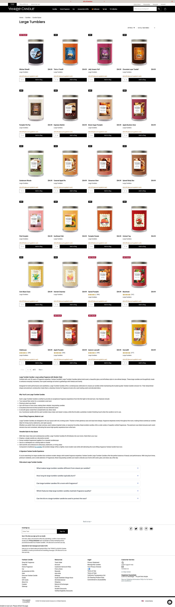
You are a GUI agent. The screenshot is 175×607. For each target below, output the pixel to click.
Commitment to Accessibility (97, 580)
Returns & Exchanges (61, 584)
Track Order (58, 562)
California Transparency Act (96, 575)
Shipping (57, 582)
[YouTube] (151, 529)
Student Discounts (61, 588)
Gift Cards (25, 580)
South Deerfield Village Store (64, 578)
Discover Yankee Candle (29, 575)
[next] (104, 1)
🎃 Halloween (95, 9)
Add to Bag (38, 80)
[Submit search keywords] (159, 9)
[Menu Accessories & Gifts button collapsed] (89, 9)
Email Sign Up (26, 528)
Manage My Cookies (94, 564)
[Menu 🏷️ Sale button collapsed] (107, 9)
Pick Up (57, 586)
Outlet (24, 578)
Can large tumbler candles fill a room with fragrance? (57, 483)
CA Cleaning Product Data (96, 577)
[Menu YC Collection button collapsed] (118, 9)
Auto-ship (58, 573)
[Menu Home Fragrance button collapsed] (70, 9)
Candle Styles (36, 17)
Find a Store (58, 569)
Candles (54, 9)
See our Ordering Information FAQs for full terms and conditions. (136, 580)
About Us (25, 582)
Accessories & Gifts (83, 9)
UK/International (60, 580)
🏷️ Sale (105, 9)
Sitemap (24, 586)
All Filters (130, 28)
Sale (23, 573)
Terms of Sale (92, 573)
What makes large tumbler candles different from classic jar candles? (63, 468)
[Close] (172, 1)
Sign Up (62, 531)
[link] (94, 295)
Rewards (57, 571)
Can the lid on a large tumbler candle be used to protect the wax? (62, 498)
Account (57, 564)
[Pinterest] (146, 529)
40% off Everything (87, 1)
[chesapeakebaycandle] (35, 4)
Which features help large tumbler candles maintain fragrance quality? (64, 491)
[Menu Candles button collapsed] (58, 9)
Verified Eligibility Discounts (64, 591)
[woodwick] (24, 4)
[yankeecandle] (13, 4)
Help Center (127, 572)
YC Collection (113, 9)
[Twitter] (136, 529)
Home (21, 17)
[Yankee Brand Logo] (21, 9)
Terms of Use (92, 571)
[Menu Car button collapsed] (75, 9)
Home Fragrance (65, 9)
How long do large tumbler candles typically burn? (56, 476)
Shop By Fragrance (28, 562)
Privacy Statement (34, 540)
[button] (169, 602)
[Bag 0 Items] (165, 9)
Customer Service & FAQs (63, 567)
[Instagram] (141, 529)
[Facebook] (131, 529)
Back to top (86, 521)
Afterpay (57, 575)
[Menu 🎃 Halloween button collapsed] (100, 9)
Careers (24, 584)
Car (74, 9)
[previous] (71, 1)
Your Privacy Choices (94, 567)
